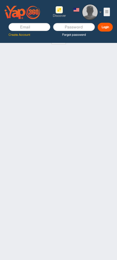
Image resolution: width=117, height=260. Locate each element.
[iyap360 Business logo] (22, 12)
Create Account (19, 34)
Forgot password (74, 34)
